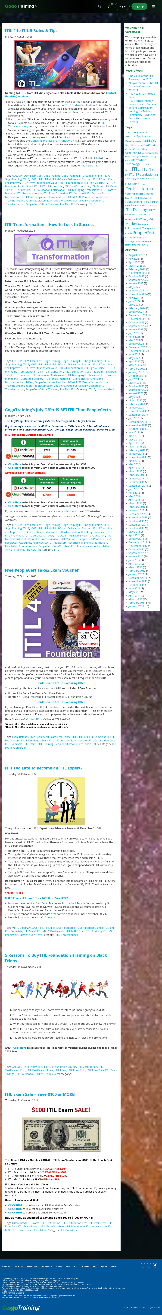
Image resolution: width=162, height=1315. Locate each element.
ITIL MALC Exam (75, 931)
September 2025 (138, 280)
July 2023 (133, 333)
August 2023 (135, 329)
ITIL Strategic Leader (29, 193)
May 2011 (134, 592)
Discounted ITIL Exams (25, 1223)
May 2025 (134, 287)
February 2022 (137, 368)
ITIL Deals (98, 186)
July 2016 (133, 489)
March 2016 (135, 503)
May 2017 (134, 464)
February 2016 (137, 507)
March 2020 (135, 400)
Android (130, 136)
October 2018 (136, 429)
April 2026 (134, 262)
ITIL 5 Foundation (52, 186)
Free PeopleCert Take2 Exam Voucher (42, 570)
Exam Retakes (20, 737)
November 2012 (137, 546)
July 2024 (133, 297)
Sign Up (139, 6)
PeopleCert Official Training (41, 204)
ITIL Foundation (20, 190)
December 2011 (137, 578)
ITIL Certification (63, 927)
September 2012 (138, 553)
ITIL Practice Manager (148, 205)
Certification (150, 145)
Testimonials (46, 1266)
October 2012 (136, 549)
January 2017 (136, 478)
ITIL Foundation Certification (48, 190)
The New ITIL (68, 204)
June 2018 (134, 436)
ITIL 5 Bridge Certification (79, 105)
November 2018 (137, 425)
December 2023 (137, 315)
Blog (95, 1266)
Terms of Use (72, 1266)
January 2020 (136, 407)
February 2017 (137, 475)
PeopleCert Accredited (47, 197)
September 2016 (138, 485)
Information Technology (135, 162)
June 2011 (134, 588)
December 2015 (137, 514)
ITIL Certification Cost (77, 186)
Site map (85, 1266)
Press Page (32, 1266)
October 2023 (136, 322)
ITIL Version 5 (89, 165)
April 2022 (134, 361)
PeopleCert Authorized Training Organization (80, 542)
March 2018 (135, 446)
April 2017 (134, 468)
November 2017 (137, 457)
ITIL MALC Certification (51, 931)
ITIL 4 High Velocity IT (94, 183)
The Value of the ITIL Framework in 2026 (141, 77)
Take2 (95, 744)
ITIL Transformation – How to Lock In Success (49, 224)
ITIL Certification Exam (87, 927)
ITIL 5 (37, 186)
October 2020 (136, 386)
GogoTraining (52, 175)
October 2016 (136, 482)
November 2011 (137, 581)
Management (145, 224)
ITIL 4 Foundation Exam (34, 740)
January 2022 (136, 372)
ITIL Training (45, 744)
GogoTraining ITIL (73, 175)
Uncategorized (105, 389)
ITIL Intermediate (96, 1226)
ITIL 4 (96, 158)
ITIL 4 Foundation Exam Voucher (68, 740)
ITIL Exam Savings (29, 1226)
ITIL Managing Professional (83, 190)
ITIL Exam (108, 927)
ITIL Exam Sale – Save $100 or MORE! (40, 1094)
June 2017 (134, 461)
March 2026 (135, 265)
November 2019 (137, 411)
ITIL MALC (30, 931)
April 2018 (134, 443)
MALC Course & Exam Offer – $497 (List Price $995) (36, 898)
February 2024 (137, 308)
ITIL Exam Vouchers (53, 1226)
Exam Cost (36, 175)
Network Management (144, 228)
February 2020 (137, 404)
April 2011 (134, 595)
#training (143, 132)
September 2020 (138, 390)
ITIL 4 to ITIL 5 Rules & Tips (31, 30)
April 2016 (134, 499)
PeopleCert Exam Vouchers (49, 200)
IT (141, 164)
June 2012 (134, 560)
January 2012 (136, 574)
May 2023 (134, 340)
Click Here (14, 464)
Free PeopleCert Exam (43, 737)
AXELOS (33, 927)
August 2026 (135, 255)
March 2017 (135, 471)
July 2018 (133, 432)
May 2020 (134, 397)
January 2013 (136, 538)
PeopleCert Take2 (80, 744)
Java (145, 218)
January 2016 (136, 510)
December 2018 (137, 422)
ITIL (40, 179)
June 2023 (134, 336)
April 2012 (134, 563)
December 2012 (137, 542)
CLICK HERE (15, 1205)
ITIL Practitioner (23, 1230)
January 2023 (136, 343)
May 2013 (134, 531)
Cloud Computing (136, 149)
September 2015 (138, 524)
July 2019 (133, 418)
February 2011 (137, 602)
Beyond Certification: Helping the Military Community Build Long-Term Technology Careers (142, 115)
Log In (122, 6)
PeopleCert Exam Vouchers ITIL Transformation (67, 546)
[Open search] (99, 6)
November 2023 (137, 319)
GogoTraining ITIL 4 (97, 175)
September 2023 (138, 326)
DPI (20, 175)
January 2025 (136, 290)
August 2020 (135, 393)
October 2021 (136, 375)
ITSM (139, 219)
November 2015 (137, 517)
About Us (6, 1266)
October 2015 (136, 521)
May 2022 (134, 358)
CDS (14, 175)
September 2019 (138, 414)
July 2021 (133, 379)
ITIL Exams (30, 744)
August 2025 (135, 283)
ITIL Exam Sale (76, 535)
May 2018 (134, 439)
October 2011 (136, 585)
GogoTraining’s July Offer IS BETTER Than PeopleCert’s (58, 409)
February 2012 (137, 570)
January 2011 (136, 606)
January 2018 (136, 453)
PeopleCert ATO (71, 197)
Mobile (128, 228)
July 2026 (133, 258)
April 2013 (134, 535)
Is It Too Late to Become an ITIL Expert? (43, 768)
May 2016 (134, 496)
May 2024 (134, 304)
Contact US (32, 719)
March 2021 (135, 382)
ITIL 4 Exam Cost (96, 737)
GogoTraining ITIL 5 (17, 179)
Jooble (113, 1266)
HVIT (34, 179)
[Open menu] (153, 6)
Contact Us (52, 917)
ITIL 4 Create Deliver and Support (72, 179)
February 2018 (137, 450)
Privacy (59, 1266)
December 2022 (137, 347)
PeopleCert (26, 197)
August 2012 (135, 556)
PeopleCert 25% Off (104, 539)
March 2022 (135, 365)
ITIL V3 (107, 931)
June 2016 (134, 492)
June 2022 (134, 354)
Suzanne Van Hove (31, 935)
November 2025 (137, 272)
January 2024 (136, 311)
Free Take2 (64, 737)
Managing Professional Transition (50, 140)
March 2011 (135, 599)
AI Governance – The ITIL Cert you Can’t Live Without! (143, 86)
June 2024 (134, 301)
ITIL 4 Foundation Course (61, 1067)
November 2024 (137, 294)
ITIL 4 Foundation (69, 183)
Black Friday (30, 1067)
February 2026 (137, 269)
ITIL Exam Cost (76, 1070)
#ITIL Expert (19, 927)
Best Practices (133, 145)
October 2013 (136, 528)
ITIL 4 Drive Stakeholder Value (39, 183)
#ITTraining (131, 132)
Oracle (128, 233)
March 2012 (135, 567)
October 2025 (136, 276)
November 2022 (137, 351)
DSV (26, 175)
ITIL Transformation (55, 193)
